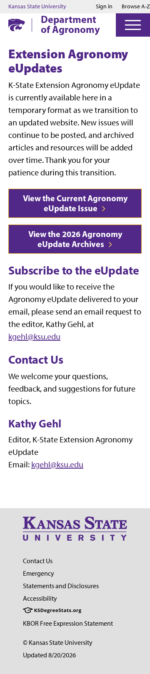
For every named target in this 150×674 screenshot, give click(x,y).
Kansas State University (37, 6)
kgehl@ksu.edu (34, 337)
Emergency (38, 573)
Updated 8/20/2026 (49, 655)
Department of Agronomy (70, 24)
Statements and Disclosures (61, 586)
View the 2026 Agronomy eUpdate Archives (75, 239)
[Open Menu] (133, 25)
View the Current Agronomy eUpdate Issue (75, 203)
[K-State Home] (16, 25)
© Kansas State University (57, 643)
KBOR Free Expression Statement (68, 623)
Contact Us (37, 561)
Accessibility (40, 598)
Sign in (104, 6)
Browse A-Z (136, 6)
